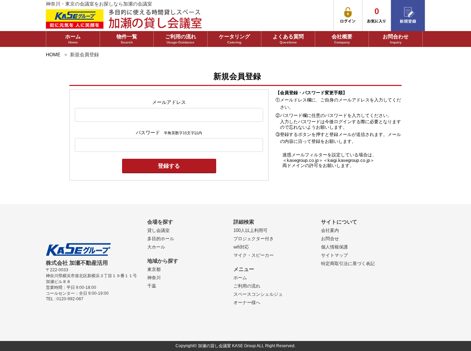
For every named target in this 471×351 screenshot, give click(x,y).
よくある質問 (288, 38)
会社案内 (330, 230)
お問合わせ (396, 38)
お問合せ (330, 238)
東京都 (154, 269)
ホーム (73, 38)
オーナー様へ (246, 302)
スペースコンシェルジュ (258, 294)
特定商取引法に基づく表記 (348, 263)
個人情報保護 (334, 247)
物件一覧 (127, 38)
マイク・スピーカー (253, 255)
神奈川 (154, 277)
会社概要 (342, 38)
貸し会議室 (158, 230)
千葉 (151, 286)
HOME (53, 54)
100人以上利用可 (250, 230)
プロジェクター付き (253, 238)
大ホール (156, 247)
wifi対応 (241, 247)
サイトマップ (334, 255)
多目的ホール (160, 238)
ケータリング (234, 38)
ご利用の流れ (180, 38)
